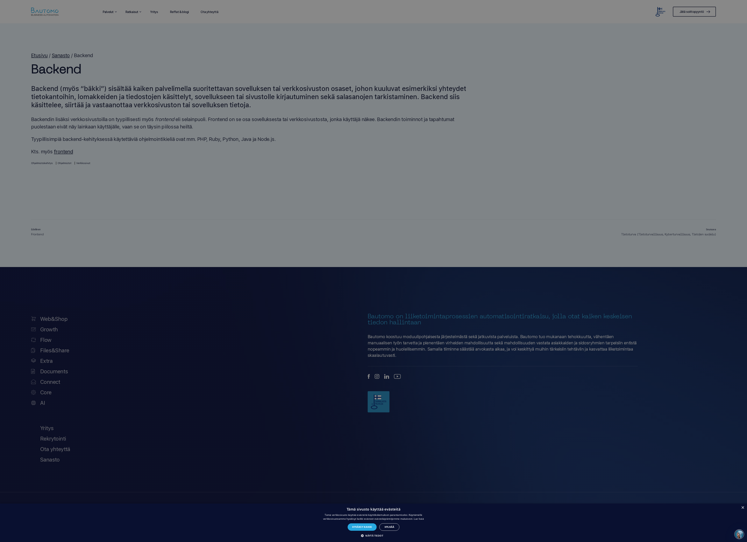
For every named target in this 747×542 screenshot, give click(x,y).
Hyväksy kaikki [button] (362, 527)
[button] (373, 535)
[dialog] (373, 523)
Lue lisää (419, 518)
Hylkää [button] (389, 527)
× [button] (742, 507)
